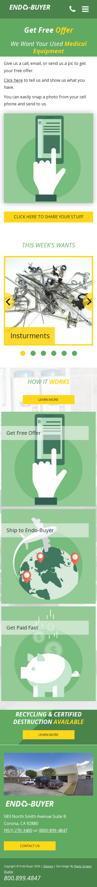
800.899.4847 (22, 878)
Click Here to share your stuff (48, 217)
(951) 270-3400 (18, 830)
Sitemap (48, 866)
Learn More (48, 399)
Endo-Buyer (30, 9)
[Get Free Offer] (48, 459)
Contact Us (30, 846)
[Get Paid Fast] (48, 653)
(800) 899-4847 (53, 830)
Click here (13, 80)
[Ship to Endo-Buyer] (48, 556)
